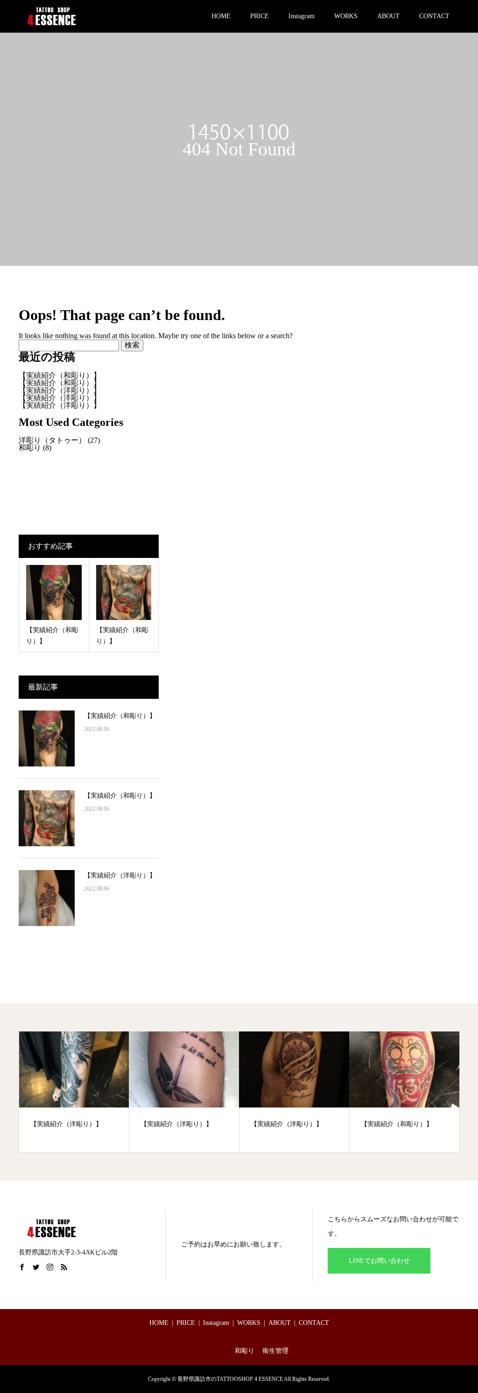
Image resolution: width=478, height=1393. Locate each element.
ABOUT (388, 16)
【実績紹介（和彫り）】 (60, 375)
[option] (74, 1092)
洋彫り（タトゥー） (52, 440)
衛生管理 (275, 1350)
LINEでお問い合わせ (379, 1260)
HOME (221, 16)
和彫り (30, 448)
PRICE (259, 16)
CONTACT (434, 16)
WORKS (346, 16)
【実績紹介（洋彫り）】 (60, 390)
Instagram (301, 16)
